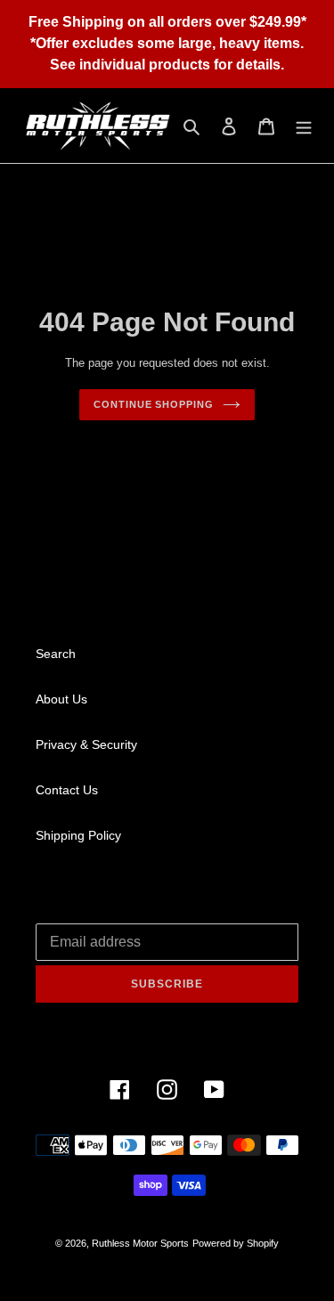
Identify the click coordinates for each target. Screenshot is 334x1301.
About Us (61, 699)
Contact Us (67, 790)
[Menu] (303, 126)
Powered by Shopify (235, 1243)
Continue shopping (153, 404)
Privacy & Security (86, 744)
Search (56, 653)
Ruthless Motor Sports (140, 1243)
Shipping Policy (78, 835)
